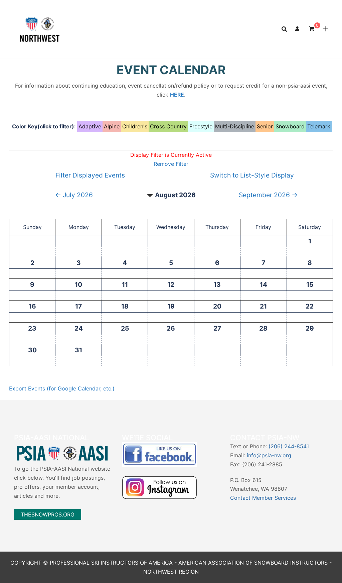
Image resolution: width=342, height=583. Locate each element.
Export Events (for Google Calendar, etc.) (62, 388)
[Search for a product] (284, 29)
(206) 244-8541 (289, 446)
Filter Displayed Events (90, 175)
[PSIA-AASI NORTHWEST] (39, 28)
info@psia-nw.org (269, 455)
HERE (177, 94)
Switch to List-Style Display (252, 175)
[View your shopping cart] (311, 28)
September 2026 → (268, 195)
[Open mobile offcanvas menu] (325, 29)
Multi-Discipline (234, 126)
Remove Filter (171, 163)
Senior (265, 126)
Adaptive (89, 126)
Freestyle (200, 126)
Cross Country (168, 126)
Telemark (318, 126)
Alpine (112, 126)
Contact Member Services (263, 497)
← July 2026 (74, 195)
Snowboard (290, 126)
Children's (134, 126)
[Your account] (298, 29)
